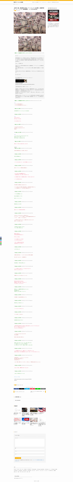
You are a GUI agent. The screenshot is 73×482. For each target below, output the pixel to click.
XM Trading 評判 (25, 470)
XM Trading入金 (16, 470)
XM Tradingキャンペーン (48, 469)
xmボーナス (37, 470)
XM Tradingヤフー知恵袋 (54, 469)
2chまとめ (15, 469)
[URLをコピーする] (43, 388)
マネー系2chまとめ (50, 470)
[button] (16, 388)
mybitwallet (25, 469)
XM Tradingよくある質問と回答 (40, 469)
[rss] (57, 0)
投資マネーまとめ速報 (18, 2)
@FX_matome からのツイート (18, 478)
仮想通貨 (55, 470)
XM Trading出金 (20, 470)
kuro (22, 469)
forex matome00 (17, 400)
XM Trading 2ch (29, 469)
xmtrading (49, 23)
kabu (20, 469)
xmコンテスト (33, 470)
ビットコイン (46, 470)
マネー (15, 10)
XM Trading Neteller (34, 469)
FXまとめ (18, 469)
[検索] (58, 0)
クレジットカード (42, 470)
